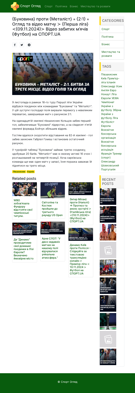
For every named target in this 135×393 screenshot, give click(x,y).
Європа (106, 125)
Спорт (106, 29)
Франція (106, 153)
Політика (107, 36)
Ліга (115, 118)
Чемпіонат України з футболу (107, 106)
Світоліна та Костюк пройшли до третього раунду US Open (52, 209)
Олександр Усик (111, 86)
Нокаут (106, 94)
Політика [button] (61, 6)
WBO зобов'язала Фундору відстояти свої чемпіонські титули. (23, 208)
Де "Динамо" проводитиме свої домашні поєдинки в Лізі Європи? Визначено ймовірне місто (24, 249)
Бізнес (106, 44)
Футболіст (107, 122)
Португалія (108, 169)
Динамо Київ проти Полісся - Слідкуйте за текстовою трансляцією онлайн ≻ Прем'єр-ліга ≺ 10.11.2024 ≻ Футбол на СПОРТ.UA (80, 259)
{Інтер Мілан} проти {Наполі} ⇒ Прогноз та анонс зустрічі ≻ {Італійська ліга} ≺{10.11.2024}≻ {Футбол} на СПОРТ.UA (80, 210)
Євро (113, 90)
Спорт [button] (49, 6)
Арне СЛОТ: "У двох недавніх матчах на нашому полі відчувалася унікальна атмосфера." (51, 248)
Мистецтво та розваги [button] (95, 6)
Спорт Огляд (30, 6)
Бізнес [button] (74, 6)
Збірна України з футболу (111, 114)
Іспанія (111, 82)
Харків (30, 171)
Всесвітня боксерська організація (108, 133)
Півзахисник (19, 171)
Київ (104, 78)
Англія (105, 90)
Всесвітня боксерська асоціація (108, 145)
